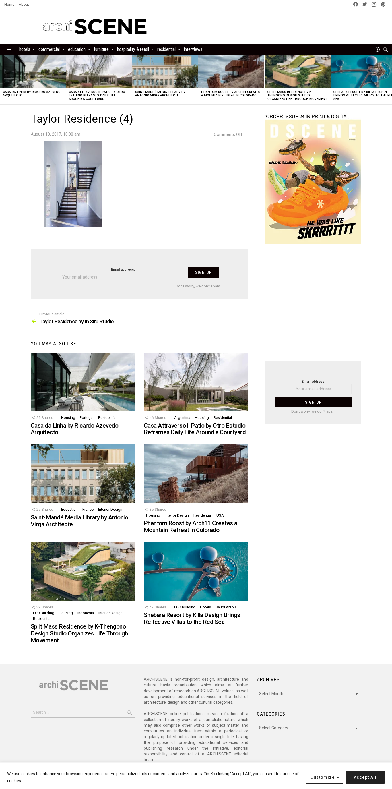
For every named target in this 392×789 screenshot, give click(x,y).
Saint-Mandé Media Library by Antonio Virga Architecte (160, 93)
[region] (196, 775)
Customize (323, 777)
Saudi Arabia (226, 607)
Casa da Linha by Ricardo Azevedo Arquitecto (32, 93)
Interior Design (110, 509)
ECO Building (43, 613)
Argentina (182, 417)
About (24, 4)
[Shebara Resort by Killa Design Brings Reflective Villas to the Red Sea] (196, 571)
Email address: (123, 269)
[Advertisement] (313, 306)
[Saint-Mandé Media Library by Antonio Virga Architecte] (165, 71)
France (88, 509)
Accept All (365, 777)
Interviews (193, 49)
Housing (68, 417)
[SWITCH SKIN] (378, 49)
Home (9, 4)
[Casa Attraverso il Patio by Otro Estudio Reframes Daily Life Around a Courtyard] (99, 71)
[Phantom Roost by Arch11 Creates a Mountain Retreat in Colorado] (231, 71)
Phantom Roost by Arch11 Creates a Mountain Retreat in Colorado (230, 93)
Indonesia (85, 613)
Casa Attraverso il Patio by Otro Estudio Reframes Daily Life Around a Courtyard (97, 95)
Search (129, 713)
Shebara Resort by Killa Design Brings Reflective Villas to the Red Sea (192, 618)
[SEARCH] (385, 49)
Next (389, 79)
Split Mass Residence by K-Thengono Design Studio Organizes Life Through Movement (297, 95)
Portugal (87, 417)
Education (77, 49)
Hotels (24, 49)
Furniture (101, 49)
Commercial (49, 49)
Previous (3, 79)
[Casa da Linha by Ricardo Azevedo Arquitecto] (33, 71)
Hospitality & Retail (133, 49)
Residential (166, 49)
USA (220, 515)
